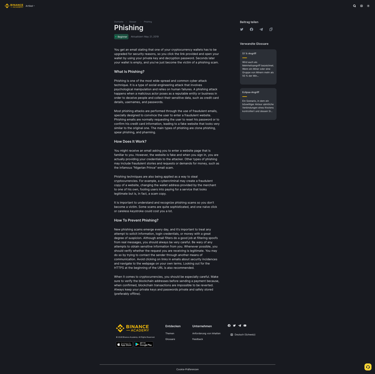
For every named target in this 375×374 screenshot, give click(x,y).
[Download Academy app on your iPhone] (124, 345)
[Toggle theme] (368, 6)
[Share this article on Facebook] (251, 29)
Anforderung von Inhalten (206, 333)
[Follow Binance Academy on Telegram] (239, 325)
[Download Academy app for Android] (143, 345)
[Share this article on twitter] (241, 29)
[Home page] (14, 6)
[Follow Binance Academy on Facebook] (229, 325)
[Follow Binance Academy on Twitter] (234, 325)
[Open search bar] (353, 6)
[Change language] (361, 6)
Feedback (197, 339)
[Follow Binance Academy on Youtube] (244, 325)
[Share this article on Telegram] (261, 29)
